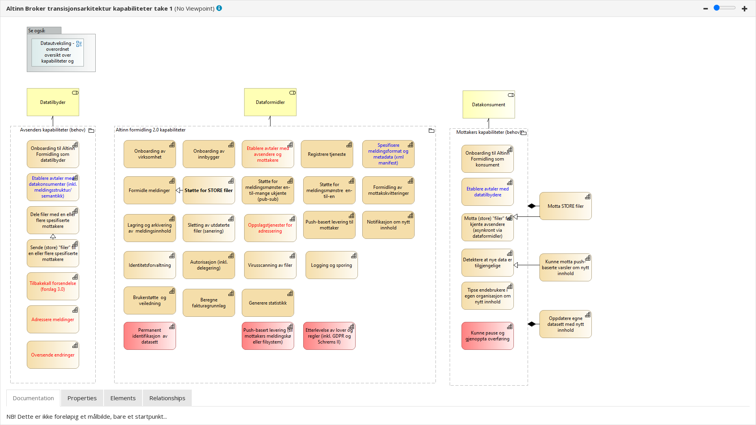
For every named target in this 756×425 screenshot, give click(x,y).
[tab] (33, 398)
